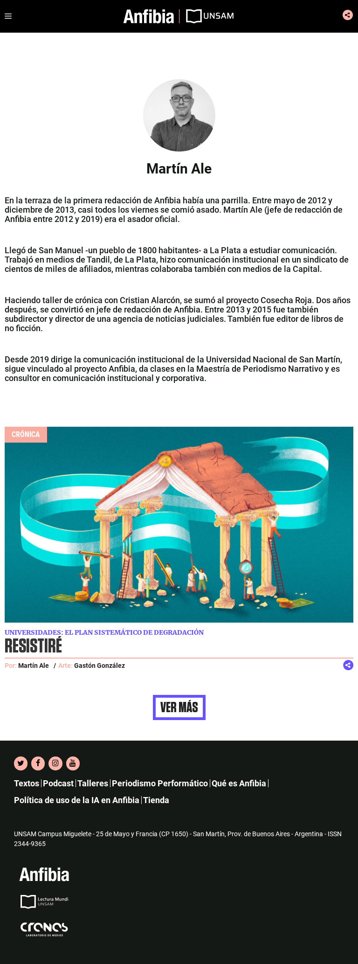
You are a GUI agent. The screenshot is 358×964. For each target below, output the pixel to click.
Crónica (26, 434)
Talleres (92, 783)
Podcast (58, 783)
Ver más (179, 707)
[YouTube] (73, 763)
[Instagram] (55, 763)
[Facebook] (38, 763)
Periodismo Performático (160, 783)
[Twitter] (21, 763)
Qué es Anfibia (239, 783)
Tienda (156, 800)
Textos (26, 783)
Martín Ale (33, 665)
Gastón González (99, 665)
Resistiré (33, 647)
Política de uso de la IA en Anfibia (76, 800)
